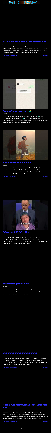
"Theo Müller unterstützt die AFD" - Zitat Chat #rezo (25, 406)
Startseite (4, 6)
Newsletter (11, 6)
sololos (28, 430)
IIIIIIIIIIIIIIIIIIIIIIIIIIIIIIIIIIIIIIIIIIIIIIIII (20, 353)
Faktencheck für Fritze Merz (16, 232)
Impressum (18, 6)
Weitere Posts (45, 425)
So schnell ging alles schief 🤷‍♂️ (17, 111)
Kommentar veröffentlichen (11, 55)
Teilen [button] (4, 55)
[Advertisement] (25, 67)
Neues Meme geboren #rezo (16, 283)
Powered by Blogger (26, 428)
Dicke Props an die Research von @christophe (24, 41)
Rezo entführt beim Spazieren (17, 162)
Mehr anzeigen (45, 55)
